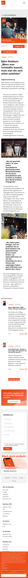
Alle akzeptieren (13, 575)
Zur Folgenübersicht (9, 52)
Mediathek (7, 478)
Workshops (6, 496)
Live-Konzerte (6, 513)
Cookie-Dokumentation (5, 567)
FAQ (4, 509)
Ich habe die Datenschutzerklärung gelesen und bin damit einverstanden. (14, 444)
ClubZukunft (6, 544)
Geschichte (5, 490)
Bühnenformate (7, 499)
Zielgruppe (5, 494)
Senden (8, 448)
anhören (18, 46)
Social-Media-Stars (7, 511)
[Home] (3, 3)
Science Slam (6, 551)
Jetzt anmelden (14, 401)
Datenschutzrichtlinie (5, 565)
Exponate (5, 516)
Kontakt (21, 478)
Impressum (3, 566)
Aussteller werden (7, 536)
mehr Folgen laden (14, 379)
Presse (14, 481)
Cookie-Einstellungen (5, 568)
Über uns (14, 478)
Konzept (5, 492)
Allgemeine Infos (7, 507)
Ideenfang (5, 547)
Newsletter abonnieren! (10, 471)
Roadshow (5, 549)
